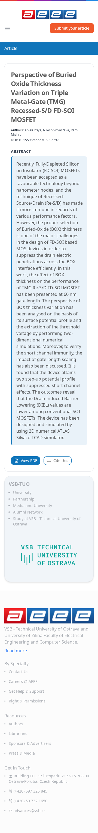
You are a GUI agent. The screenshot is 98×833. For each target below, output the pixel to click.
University (22, 492)
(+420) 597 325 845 (30, 791)
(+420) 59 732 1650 (30, 800)
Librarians (18, 733)
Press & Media (22, 753)
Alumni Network (27, 512)
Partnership (24, 499)
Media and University (32, 505)
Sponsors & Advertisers (30, 743)
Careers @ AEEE (23, 681)
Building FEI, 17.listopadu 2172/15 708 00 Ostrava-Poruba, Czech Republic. (49, 778)
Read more (15, 651)
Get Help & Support (26, 691)
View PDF (29, 460)
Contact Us (18, 671)
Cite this (60, 460)
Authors (16, 723)
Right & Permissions (27, 701)
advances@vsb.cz (29, 810)
